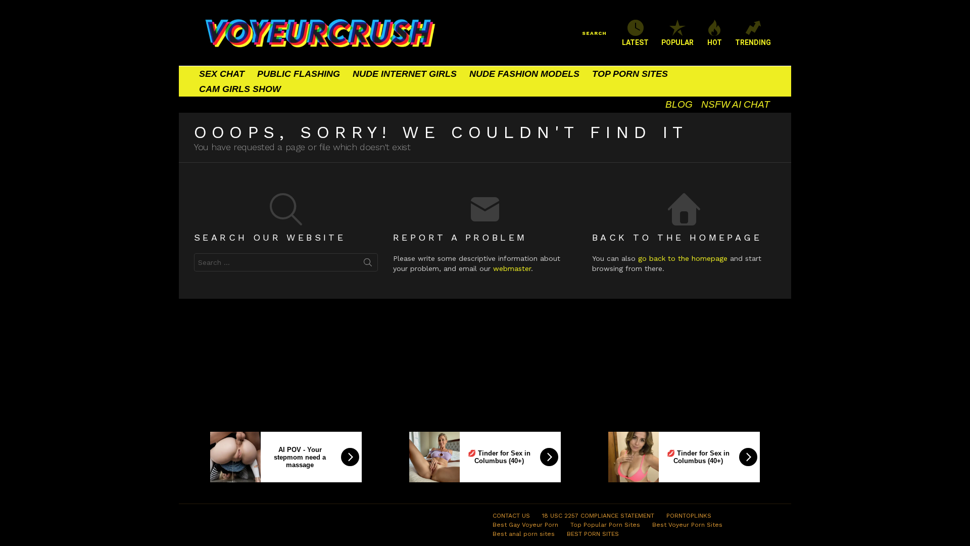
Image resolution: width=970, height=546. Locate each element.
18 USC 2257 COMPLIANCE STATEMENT (598, 515)
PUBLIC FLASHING (298, 74)
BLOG (679, 104)
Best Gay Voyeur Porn (525, 524)
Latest (635, 42)
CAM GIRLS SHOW (240, 89)
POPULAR (677, 42)
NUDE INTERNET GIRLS (405, 74)
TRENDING (753, 42)
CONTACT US (511, 515)
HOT (714, 42)
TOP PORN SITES (630, 74)
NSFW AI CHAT (735, 104)
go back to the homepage (683, 258)
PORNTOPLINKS (688, 515)
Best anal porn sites (524, 533)
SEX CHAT (222, 74)
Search (368, 264)
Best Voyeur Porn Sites (687, 524)
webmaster (512, 268)
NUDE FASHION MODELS (524, 74)
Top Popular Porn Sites (605, 524)
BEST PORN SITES (593, 533)
